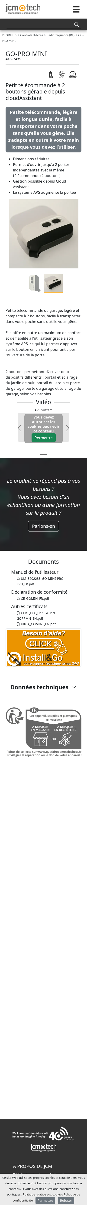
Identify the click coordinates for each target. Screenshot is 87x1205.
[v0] (43, 455)
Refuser (66, 1200)
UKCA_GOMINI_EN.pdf (38, 624)
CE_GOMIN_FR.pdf (34, 598)
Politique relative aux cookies (43, 1194)
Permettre (44, 437)
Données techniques (39, 687)
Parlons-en (43, 526)
